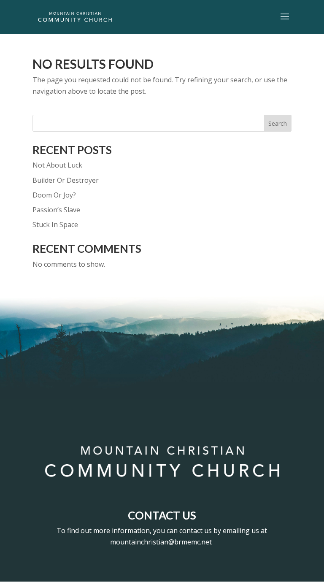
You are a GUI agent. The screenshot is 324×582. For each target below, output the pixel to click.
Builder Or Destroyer (65, 180)
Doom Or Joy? (54, 195)
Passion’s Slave (56, 209)
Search (277, 123)
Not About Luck (57, 165)
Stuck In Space (55, 224)
